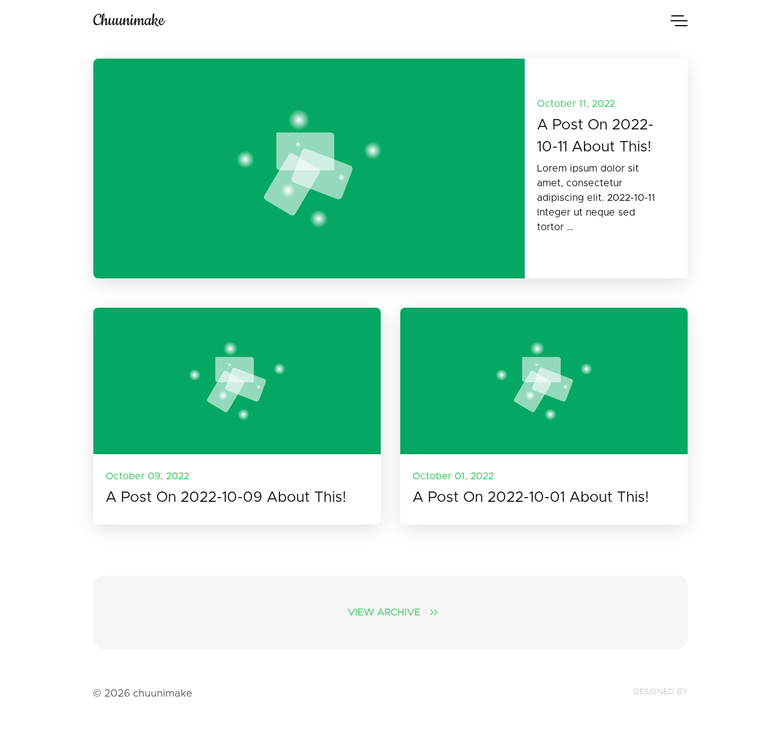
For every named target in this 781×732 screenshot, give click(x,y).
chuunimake (128, 20)
